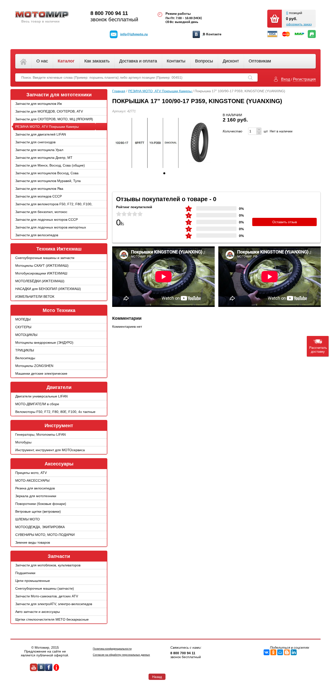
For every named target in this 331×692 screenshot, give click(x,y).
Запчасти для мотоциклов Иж (38, 104)
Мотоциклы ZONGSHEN (34, 366)
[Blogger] (287, 652)
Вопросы (204, 61)
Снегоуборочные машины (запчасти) (44, 588)
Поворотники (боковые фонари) (40, 504)
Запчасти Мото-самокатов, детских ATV (46, 596)
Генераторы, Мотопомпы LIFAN (40, 434)
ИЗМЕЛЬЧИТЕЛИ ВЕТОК (34, 296)
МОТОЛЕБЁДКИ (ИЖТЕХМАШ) (39, 281)
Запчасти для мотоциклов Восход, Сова (47, 173)
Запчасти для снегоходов (35, 142)
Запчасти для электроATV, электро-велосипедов (53, 604)
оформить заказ (299, 24)
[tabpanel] (164, 143)
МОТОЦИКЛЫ (26, 335)
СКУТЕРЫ (23, 327)
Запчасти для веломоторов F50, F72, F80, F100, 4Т (53, 207)
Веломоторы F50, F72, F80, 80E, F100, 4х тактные (55, 412)
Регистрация (304, 79)
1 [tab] (164, 173)
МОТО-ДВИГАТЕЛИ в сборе (37, 404)
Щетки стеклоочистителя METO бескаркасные (52, 619)
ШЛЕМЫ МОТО (27, 519)
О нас (42, 61)
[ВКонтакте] (266, 652)
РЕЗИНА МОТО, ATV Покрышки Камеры (47, 127)
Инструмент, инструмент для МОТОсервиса (50, 450)
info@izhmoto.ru (134, 34)
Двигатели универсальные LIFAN (41, 396)
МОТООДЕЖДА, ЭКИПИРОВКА (40, 527)
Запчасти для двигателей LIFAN (40, 134)
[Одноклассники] (273, 652)
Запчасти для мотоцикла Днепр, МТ (43, 158)
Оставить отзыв (284, 222)
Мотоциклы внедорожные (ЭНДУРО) (44, 342)
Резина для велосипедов (35, 488)
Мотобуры (23, 442)
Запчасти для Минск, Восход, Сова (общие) (50, 165)
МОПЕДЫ (23, 319)
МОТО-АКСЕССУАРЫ (32, 480)
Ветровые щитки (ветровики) (38, 511)
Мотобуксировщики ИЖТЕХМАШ (41, 273)
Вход (285, 79)
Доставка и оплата (138, 61)
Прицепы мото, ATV (31, 473)
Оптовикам (260, 61)
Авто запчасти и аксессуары (37, 612)
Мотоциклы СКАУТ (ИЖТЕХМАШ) (42, 265)
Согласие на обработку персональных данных (121, 654)
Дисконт (231, 61)
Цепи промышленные (32, 581)
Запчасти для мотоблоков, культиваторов (47, 565)
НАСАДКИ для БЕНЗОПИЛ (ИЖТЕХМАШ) (48, 289)
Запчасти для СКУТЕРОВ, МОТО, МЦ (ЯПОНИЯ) (54, 119)
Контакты (176, 61)
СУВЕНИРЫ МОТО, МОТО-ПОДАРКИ (45, 535)
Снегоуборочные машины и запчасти (44, 258)
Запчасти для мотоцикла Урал (39, 150)
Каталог (66, 61)
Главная (118, 91)
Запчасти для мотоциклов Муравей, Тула (48, 181)
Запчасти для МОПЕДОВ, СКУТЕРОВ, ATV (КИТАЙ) (49, 115)
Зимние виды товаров (32, 542)
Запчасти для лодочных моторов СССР (46, 219)
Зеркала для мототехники (35, 496)
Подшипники (25, 573)
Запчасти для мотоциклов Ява (39, 188)
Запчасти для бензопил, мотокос (41, 212)
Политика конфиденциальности (112, 648)
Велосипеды (25, 358)
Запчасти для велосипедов (36, 235)
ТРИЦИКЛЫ (24, 350)
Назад (157, 677)
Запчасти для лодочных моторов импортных (50, 227)
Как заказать (97, 61)
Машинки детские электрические (41, 373)
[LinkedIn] (294, 652)
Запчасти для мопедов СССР (38, 196)
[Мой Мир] (280, 652)
